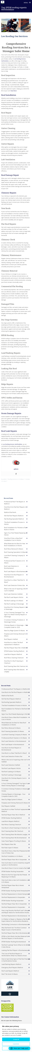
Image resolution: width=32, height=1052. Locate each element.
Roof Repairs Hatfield (11, 639)
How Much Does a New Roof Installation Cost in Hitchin (13, 539)
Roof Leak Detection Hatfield (13, 594)
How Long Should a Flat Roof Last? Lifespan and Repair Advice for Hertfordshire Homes (16, 911)
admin (4, 479)
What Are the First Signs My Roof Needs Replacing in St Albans (14, 876)
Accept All (16, 1039)
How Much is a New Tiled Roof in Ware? (14, 581)
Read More (14, 91)
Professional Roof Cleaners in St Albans (14, 562)
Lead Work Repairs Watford (13, 654)
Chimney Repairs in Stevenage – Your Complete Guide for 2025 (16, 626)
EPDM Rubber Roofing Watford (14, 651)
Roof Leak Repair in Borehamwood (15, 571)
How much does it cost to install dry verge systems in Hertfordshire (15, 864)
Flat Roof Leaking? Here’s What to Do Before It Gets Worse (16, 946)
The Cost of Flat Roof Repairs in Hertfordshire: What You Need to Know (14, 955)
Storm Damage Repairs (11, 413)
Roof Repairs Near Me (9, 844)
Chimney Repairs (8, 193)
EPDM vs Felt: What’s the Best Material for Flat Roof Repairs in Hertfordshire (15, 937)
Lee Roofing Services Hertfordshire (12, 444)
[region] (16, 1038)
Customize (16, 1044)
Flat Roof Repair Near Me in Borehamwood (15, 933)
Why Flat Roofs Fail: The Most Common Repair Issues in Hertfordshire (14, 929)
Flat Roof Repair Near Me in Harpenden (14, 859)
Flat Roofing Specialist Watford (14, 519)
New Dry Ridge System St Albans (14, 630)
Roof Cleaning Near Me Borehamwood (14, 838)
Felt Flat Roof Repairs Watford (13, 516)
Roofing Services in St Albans (16, 479)
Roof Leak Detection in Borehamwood (11, 567)
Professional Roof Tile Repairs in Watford (14, 503)
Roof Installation (8, 95)
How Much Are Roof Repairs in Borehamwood (14, 576)
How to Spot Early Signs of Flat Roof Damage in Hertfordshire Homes (16, 960)
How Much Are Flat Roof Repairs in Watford (15, 508)
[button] (19, 1048)
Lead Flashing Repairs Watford (11, 964)
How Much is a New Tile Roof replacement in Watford (13, 643)
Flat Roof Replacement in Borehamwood (14, 916)
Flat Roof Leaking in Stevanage (14, 604)
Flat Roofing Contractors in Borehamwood (15, 924)
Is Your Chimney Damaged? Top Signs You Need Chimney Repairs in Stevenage (15, 615)
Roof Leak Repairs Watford (10, 971)
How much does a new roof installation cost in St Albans (15, 881)
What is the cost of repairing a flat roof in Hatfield (15, 590)
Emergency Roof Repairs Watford (12, 967)
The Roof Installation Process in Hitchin (14, 523)
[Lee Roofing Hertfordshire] (2, 2)
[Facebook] (16, 474)
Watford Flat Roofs (10, 512)
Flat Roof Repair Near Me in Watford (15, 648)
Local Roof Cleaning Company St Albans (14, 556)
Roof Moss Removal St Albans (13, 549)
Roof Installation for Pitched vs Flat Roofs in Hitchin (15, 529)
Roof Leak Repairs (9, 431)
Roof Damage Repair (10, 175)
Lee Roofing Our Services (14, 36)
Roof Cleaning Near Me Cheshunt (15, 666)
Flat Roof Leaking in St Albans (13, 601)
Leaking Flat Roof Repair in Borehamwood (15, 950)
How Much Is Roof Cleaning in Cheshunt (13, 662)
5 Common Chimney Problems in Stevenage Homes (14, 621)
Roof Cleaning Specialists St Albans (15, 552)
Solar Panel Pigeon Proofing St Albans (14, 841)
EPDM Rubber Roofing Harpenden (13, 871)
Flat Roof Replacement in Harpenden (13, 897)
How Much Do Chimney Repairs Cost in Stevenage (15, 608)
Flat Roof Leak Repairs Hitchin (13, 597)
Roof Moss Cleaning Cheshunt (14, 658)
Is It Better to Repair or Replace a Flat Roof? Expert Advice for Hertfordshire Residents (15, 920)
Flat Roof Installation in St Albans (12, 856)
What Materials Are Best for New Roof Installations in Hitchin (14, 545)
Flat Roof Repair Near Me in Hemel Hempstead (13, 886)
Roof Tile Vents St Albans (10, 974)
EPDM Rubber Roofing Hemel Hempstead (15, 891)
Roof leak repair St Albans (10, 848)
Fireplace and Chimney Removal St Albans (15, 635)
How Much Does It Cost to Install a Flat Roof (16, 868)
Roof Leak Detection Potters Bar (14, 585)
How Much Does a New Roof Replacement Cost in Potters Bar (15, 852)
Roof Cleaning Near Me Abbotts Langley (14, 671)
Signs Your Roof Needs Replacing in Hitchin (15, 534)
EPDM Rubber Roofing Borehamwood (14, 942)
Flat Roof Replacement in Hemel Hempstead (16, 894)
